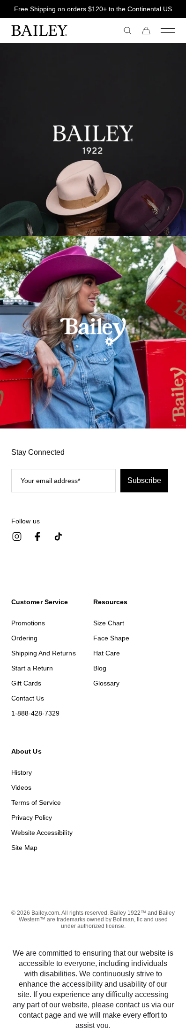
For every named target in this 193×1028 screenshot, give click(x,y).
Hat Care (106, 653)
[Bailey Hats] (52, 30)
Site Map (24, 847)
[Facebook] (37, 536)
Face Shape (111, 638)
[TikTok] (58, 536)
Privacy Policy (31, 817)
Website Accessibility (42, 832)
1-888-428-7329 (35, 713)
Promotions (28, 623)
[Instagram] (16, 536)
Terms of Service (36, 802)
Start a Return (32, 668)
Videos (21, 787)
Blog (99, 668)
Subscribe (144, 480)
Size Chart (108, 623)
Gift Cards (26, 683)
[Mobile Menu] (168, 30)
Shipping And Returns (43, 653)
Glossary (106, 683)
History (21, 772)
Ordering (24, 638)
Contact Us (27, 698)
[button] (127, 30)
